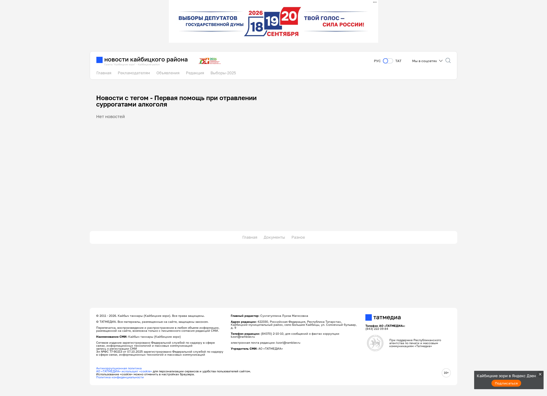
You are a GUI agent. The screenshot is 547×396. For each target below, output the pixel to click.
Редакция (195, 72)
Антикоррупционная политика (119, 368)
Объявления (167, 72)
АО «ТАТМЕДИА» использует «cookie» (124, 371)
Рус (377, 61)
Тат (398, 61)
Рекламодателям (134, 72)
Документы (274, 237)
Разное (298, 237)
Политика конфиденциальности (120, 377)
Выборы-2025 (223, 72)
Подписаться (506, 383)
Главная (103, 72)
